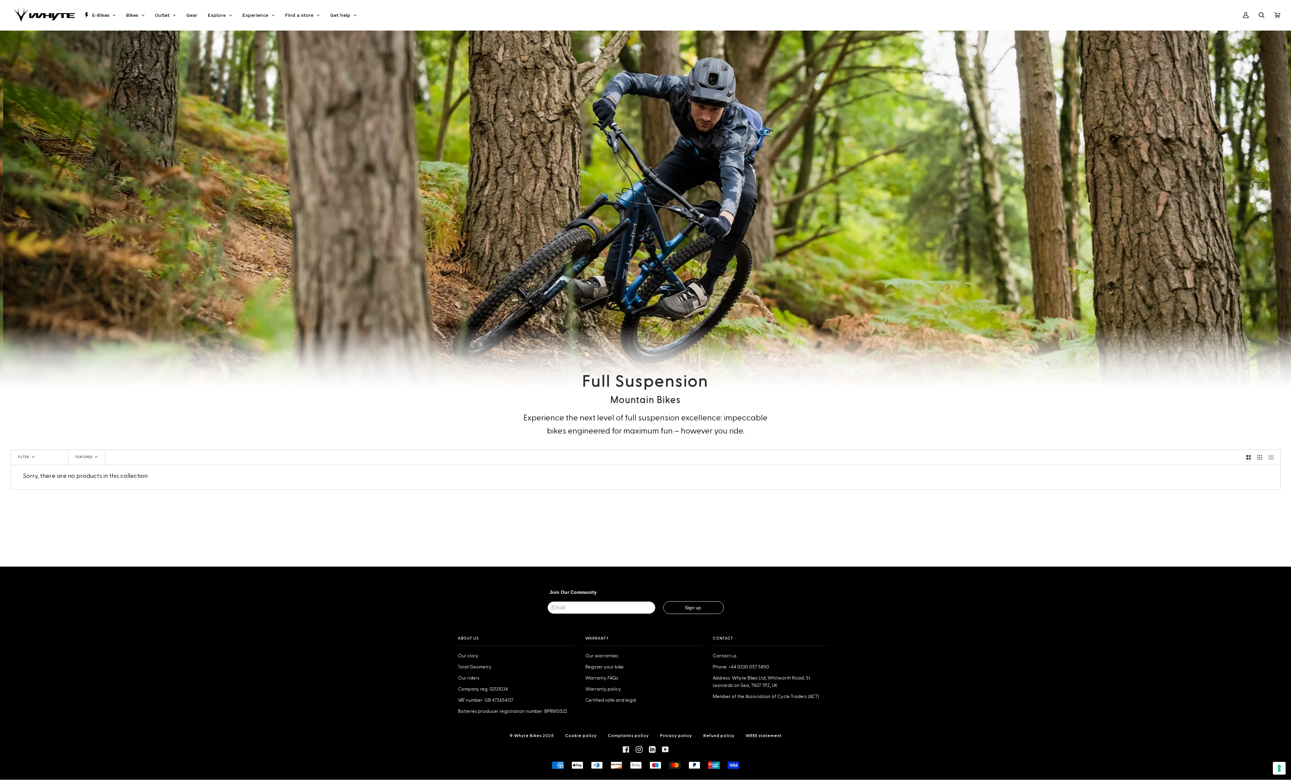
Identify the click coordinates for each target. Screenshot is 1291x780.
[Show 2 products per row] (1248, 457)
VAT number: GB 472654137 (485, 700)
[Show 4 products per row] (1272, 457)
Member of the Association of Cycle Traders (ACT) (766, 696)
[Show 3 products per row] (1259, 457)
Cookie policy (581, 736)
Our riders (468, 678)
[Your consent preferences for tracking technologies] (1279, 768)
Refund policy (719, 736)
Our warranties (601, 656)
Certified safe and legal (610, 700)
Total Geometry (475, 667)
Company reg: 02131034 (483, 689)
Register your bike (604, 667)
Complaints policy (628, 736)
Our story (468, 656)
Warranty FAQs (601, 678)
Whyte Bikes (528, 736)
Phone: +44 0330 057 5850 (741, 667)
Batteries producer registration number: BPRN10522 (512, 711)
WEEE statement (764, 736)
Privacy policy (676, 736)
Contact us (725, 656)
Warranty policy (603, 689)
